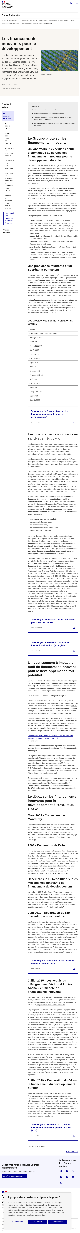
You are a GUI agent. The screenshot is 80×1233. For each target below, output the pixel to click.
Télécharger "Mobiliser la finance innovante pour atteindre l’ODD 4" (52, 621)
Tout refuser (37, 1222)
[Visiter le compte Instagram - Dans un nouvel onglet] (61, 1177)
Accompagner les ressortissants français (8, 152)
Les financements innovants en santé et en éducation (49, 113)
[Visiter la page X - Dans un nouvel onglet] (61, 1171)
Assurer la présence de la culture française (8, 202)
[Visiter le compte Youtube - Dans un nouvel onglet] (73, 1177)
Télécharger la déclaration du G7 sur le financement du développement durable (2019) (51, 1127)
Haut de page (73, 1152)
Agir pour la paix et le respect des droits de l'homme (8, 133)
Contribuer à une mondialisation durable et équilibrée (53, 20)
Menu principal (77, 3)
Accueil (4, 20)
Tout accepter (57, 1222)
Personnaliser (17, 1222)
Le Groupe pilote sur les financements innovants (47, 110)
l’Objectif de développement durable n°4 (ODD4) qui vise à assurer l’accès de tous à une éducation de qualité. (52, 608)
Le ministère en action (28, 20)
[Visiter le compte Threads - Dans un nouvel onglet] (73, 1171)
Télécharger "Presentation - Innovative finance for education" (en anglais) (50, 644)
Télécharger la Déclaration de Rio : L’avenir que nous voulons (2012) (52, 962)
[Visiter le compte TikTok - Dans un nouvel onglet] (67, 1177)
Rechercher (71, 3)
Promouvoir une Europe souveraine (8, 164)
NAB (72, 706)
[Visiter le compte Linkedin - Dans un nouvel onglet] (61, 1182)
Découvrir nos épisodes (14, 1176)
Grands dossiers (6, 231)
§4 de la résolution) (55, 907)
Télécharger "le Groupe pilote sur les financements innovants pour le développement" (49, 414)
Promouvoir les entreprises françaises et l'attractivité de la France (8, 182)
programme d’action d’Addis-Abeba (49, 1005)
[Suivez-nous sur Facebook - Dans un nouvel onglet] (67, 1171)
